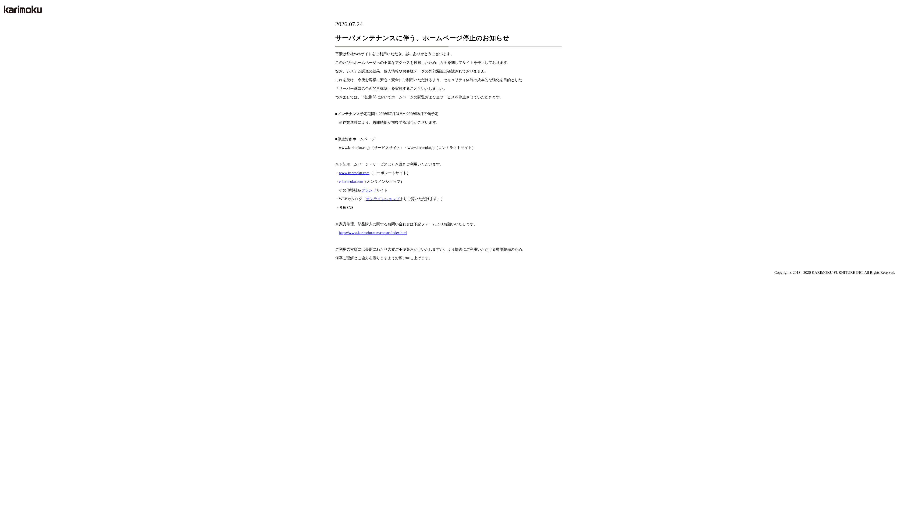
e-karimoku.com (351, 182)
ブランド (368, 190)
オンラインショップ (383, 199)
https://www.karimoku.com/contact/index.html (373, 233)
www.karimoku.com (354, 173)
